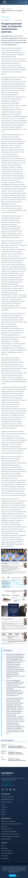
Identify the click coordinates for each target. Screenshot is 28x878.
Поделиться (19, 20)
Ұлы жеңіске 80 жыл (6, 850)
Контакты (3, 809)
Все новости (6, 17)
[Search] (20, 2)
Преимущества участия (7, 799)
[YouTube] (14, 789)
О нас (2, 804)
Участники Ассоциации (7, 796)
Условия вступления (6, 802)
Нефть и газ (4, 826)
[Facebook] (2, 789)
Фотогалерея (4, 855)
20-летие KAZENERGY (6, 853)
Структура (4, 807)
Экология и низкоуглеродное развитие (11, 823)
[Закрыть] (18, 875)
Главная (3, 8)
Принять (12, 875)
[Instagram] (10, 789)
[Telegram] (6, 789)
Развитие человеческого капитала (10, 836)
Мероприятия (4, 848)
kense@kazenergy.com (7, 785)
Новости (9, 8)
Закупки (3, 814)
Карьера (3, 812)
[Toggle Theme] (22, 2)
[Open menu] (25, 2)
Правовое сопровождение (8, 821)
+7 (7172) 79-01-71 (6, 782)
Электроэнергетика (6, 828)
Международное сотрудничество (10, 833)
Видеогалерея (5, 858)
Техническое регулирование (8, 831)
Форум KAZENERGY (6, 839)
